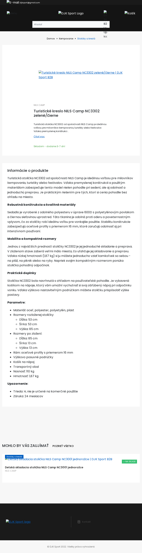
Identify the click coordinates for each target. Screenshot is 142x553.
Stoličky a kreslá (14, 456)
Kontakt (86, 521)
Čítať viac (39, 136)
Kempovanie (66, 38)
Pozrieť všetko (63, 446)
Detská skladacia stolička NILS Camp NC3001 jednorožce (44, 467)
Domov (51, 38)
